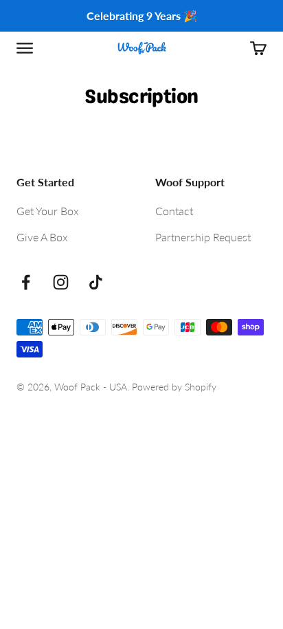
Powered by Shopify (174, 387)
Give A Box (42, 236)
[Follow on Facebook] (25, 282)
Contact (174, 210)
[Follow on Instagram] (61, 282)
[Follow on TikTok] (96, 282)
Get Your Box (47, 210)
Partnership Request (203, 236)
